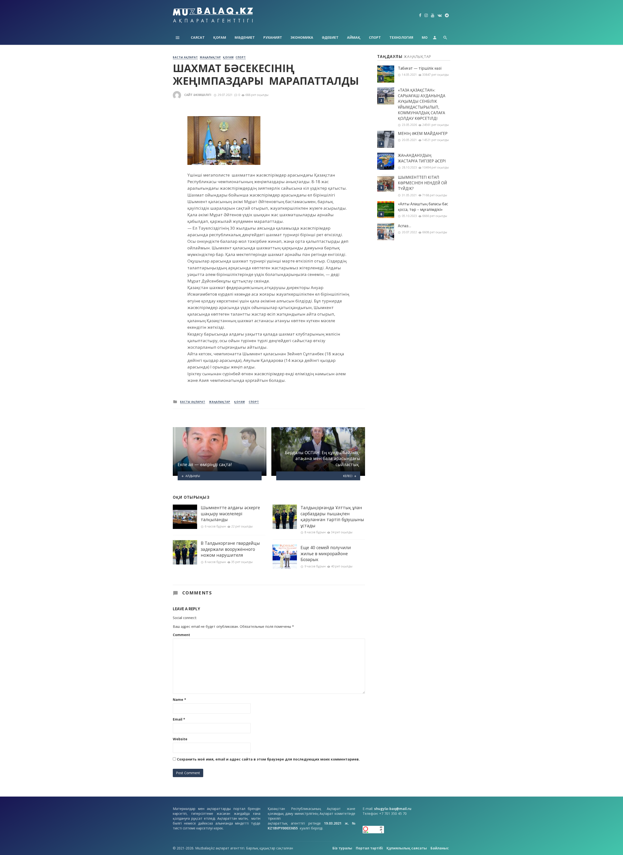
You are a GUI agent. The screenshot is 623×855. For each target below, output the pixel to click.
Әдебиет (330, 37)
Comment (181, 634)
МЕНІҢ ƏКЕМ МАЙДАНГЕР (423, 133)
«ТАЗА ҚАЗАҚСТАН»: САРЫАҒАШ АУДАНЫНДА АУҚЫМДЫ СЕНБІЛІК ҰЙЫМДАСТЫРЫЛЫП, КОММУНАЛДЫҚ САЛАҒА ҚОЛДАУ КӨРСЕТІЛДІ (421, 104)
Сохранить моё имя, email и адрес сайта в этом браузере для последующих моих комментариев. (268, 759)
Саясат (198, 37)
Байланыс (440, 848)
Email (179, 719)
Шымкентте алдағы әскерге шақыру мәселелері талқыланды (230, 513)
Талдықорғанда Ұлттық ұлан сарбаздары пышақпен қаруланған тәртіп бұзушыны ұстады (332, 516)
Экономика (302, 37)
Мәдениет (245, 37)
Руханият (272, 37)
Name (179, 699)
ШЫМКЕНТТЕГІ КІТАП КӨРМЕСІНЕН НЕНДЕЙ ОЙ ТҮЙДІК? (422, 183)
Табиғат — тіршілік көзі (419, 68)
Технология (401, 37)
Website (180, 739)
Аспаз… (404, 225)
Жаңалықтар (210, 57)
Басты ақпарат (185, 57)
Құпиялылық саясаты (406, 848)
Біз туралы (342, 848)
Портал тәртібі (369, 848)
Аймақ (353, 37)
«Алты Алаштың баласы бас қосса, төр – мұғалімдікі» (423, 206)
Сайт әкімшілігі (197, 95)
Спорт (375, 37)
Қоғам (219, 37)
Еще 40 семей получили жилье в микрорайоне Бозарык (326, 553)
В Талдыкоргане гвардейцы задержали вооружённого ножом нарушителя (230, 549)
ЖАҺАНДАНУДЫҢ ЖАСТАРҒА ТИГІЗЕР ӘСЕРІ (422, 158)
